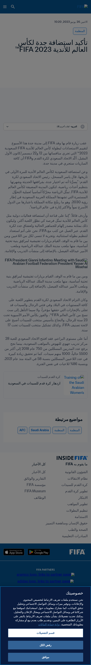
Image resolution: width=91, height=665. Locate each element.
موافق (45, 657)
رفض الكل (45, 645)
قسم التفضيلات (45, 633)
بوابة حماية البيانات (49, 624)
